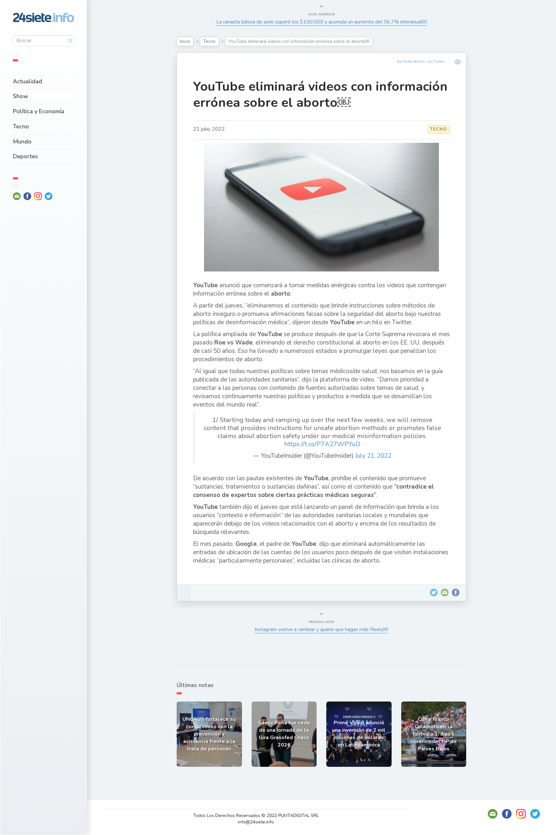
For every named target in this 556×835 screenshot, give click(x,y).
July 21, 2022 (373, 456)
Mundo (22, 141)
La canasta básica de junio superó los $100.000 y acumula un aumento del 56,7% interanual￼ (321, 21)
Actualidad (27, 81)
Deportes (25, 156)
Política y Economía (38, 111)
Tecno (21, 126)
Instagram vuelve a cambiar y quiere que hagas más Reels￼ (321, 629)
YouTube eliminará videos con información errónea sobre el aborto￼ (320, 94)
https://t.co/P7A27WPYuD (322, 444)
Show (20, 96)
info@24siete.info (256, 822)
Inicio (185, 41)
